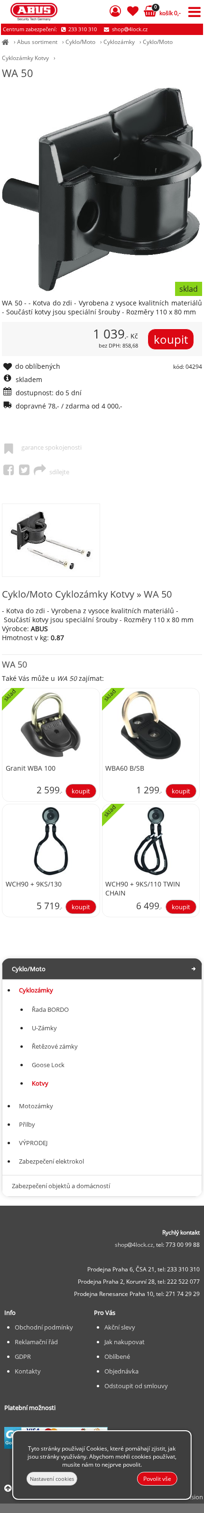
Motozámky (36, 1106)
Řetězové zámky (55, 1046)
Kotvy (40, 1083)
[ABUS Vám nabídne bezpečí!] (5, 42)
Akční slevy (119, 1327)
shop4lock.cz (129, 29)
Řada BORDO (50, 1009)
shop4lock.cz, (135, 1244)
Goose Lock (48, 1065)
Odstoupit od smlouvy (136, 1386)
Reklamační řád (36, 1342)
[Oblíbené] (132, 12)
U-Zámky (44, 1028)
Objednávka (121, 1371)
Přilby (27, 1124)
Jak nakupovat (124, 1342)
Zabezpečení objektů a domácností (61, 1186)
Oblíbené (117, 1356)
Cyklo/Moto (80, 42)
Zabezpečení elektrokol (51, 1161)
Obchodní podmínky (44, 1327)
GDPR (23, 1356)
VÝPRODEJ (33, 1143)
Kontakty (28, 1371)
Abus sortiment (37, 42)
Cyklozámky (119, 42)
